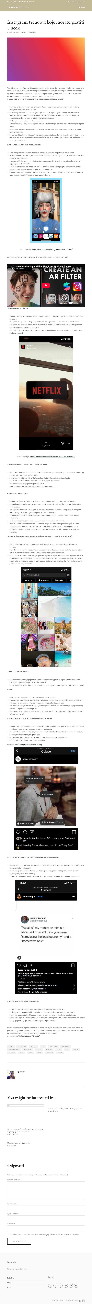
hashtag (33, 1046)
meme (58, 1049)
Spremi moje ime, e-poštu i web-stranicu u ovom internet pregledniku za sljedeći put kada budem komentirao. (44, 1235)
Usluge (9, 1283)
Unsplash (36, 1036)
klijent (39, 1049)
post (67, 1049)
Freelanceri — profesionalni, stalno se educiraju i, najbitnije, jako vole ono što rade (25, 1130)
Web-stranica (11, 1224)
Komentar (13, 1180)
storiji (30, 1053)
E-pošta (13, 1214)
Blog (9, 1287)
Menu (82, 7)
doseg (11, 1046)
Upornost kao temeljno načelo (18, 1143)
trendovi (50, 1053)
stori (21, 1053)
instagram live (14, 1049)
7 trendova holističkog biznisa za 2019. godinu (64, 1108)
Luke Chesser (26, 1036)
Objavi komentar (19, 1241)
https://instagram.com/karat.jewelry (27, 744)
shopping (12, 1053)
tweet (60, 1053)
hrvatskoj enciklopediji (28, 88)
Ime (12, 1204)
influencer (53, 1046)
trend (40, 1053)
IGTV (43, 1046)
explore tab (22, 1046)
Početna (10, 1278)
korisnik (49, 1049)
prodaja (76, 1049)
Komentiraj (32, 32)
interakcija (28, 1049)
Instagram (65, 1046)
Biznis (23, 32)
